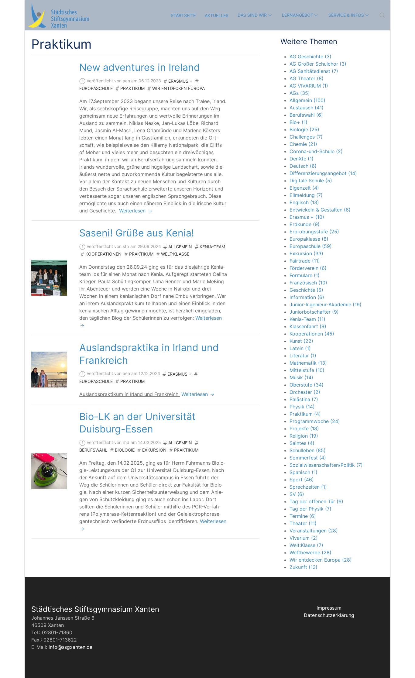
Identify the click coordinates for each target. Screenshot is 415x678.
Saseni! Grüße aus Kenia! (136, 233)
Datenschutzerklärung (329, 615)
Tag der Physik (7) (310, 509)
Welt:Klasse (175, 253)
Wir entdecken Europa (178, 88)
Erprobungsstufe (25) (314, 232)
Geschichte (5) (306, 290)
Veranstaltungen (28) (314, 531)
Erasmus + (180, 81)
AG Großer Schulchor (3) (318, 64)
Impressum (329, 608)
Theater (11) (303, 523)
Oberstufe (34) (307, 385)
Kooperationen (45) (312, 334)
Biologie (125, 450)
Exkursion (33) (306, 253)
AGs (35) (300, 93)
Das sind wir (252, 15)
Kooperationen (103, 253)
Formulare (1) (305, 275)
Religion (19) (304, 436)
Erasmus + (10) (307, 217)
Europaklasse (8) (309, 239)
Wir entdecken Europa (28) (321, 560)
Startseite (183, 15)
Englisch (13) (304, 202)
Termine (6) (303, 516)
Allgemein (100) (307, 100)
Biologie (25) (304, 129)
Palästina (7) (304, 399)
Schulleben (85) (308, 450)
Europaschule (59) (311, 246)
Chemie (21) (303, 144)
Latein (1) (300, 348)
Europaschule (96, 88)
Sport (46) (302, 480)
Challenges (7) (306, 137)
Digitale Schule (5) (311, 180)
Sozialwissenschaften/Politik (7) (326, 465)
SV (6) (297, 494)
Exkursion (154, 450)
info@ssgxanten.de (70, 647)
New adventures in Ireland (139, 67)
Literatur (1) (303, 356)
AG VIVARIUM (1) (309, 86)
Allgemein (180, 246)
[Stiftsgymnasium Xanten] (58, 15)
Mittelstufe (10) (307, 370)
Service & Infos (346, 15)
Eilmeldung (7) (306, 195)
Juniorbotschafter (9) (314, 312)
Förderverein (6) (308, 268)
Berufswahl (93, 450)
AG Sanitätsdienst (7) (314, 71)
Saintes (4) (302, 443)
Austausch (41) (307, 108)
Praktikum (132, 88)
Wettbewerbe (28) (310, 552)
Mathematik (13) (308, 363)
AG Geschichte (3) (310, 56)
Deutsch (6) (303, 166)
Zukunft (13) (303, 567)
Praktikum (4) (305, 414)
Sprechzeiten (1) (308, 487)
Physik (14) (302, 407)
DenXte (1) (302, 159)
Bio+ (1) (298, 122)
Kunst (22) (301, 341)
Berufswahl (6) (306, 115)
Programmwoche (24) (315, 421)
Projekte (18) (304, 428)
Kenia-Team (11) (307, 319)
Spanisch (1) (303, 472)
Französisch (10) (308, 283)
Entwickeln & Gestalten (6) (320, 210)
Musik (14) (301, 377)
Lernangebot (297, 15)
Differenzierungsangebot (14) (323, 173)
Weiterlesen (133, 211)
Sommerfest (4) (308, 458)
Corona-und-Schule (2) (316, 151)
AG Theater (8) (307, 78)
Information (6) (307, 297)
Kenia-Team (212, 246)
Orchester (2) (305, 392)
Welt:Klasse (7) (306, 545)
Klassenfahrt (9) (308, 326)
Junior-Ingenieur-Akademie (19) (326, 304)
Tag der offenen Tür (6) (316, 501)
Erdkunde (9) (305, 224)
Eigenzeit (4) (304, 188)
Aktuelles (216, 15)
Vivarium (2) (304, 538)
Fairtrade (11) (305, 261)
